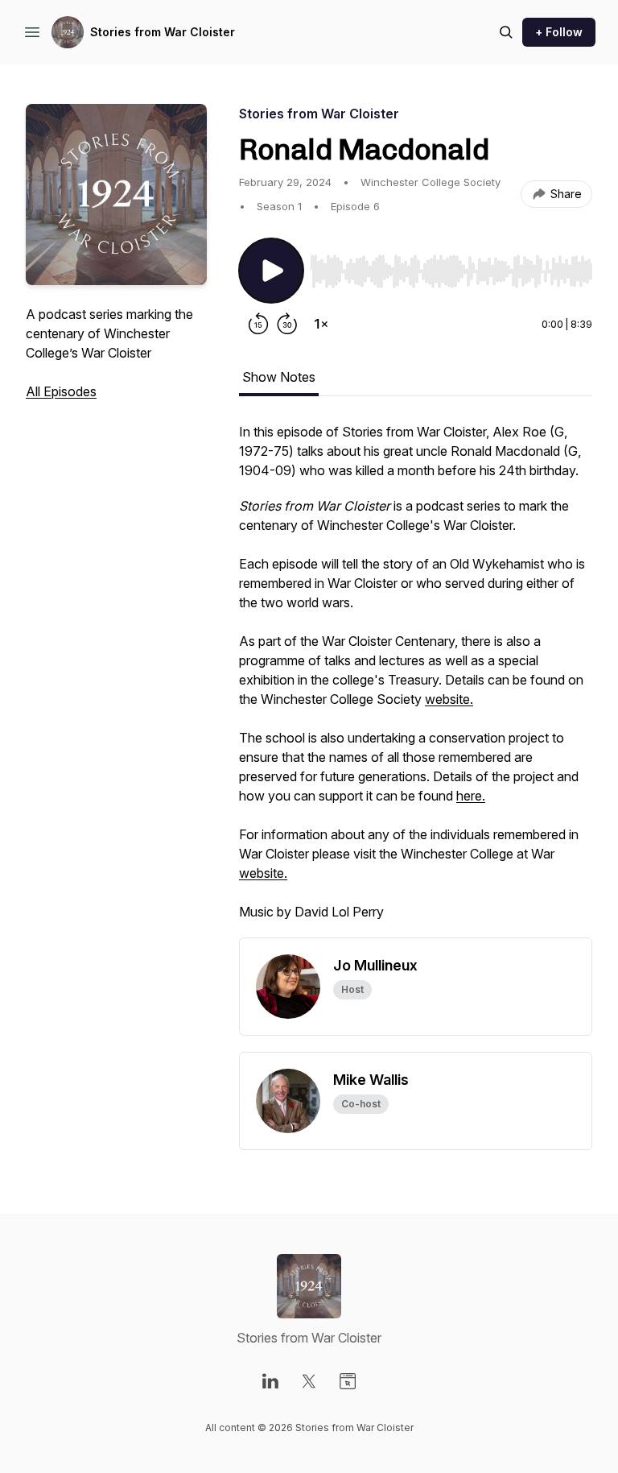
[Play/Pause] (271, 270)
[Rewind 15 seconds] (258, 323)
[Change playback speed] (321, 323)
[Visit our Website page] (348, 1381)
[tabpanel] (415, 679)
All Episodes (61, 391)
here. (470, 796)
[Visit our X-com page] (309, 1381)
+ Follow (559, 32)
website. (449, 699)
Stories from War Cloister (162, 32)
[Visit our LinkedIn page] (270, 1381)
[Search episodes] (506, 32)
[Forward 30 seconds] (287, 323)
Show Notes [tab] (278, 377)
